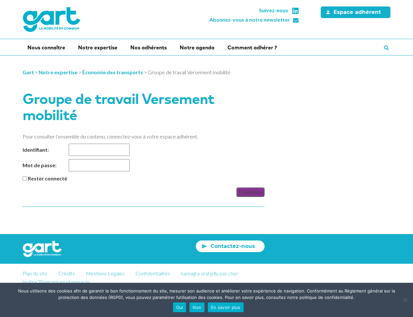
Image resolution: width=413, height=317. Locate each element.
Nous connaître (46, 47)
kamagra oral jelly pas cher (209, 273)
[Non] (405, 300)
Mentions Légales (105, 273)
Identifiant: (36, 150)
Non (197, 307)
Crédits (66, 273)
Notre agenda (197, 47)
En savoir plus (225, 307)
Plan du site (35, 273)
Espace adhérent (357, 12)
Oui (179, 307)
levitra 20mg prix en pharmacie (56, 282)
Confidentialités (153, 273)
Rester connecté (47, 178)
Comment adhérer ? (252, 47)
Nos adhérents (148, 47)
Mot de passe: (39, 165)
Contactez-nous (232, 246)
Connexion (250, 192)
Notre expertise (97, 47)
